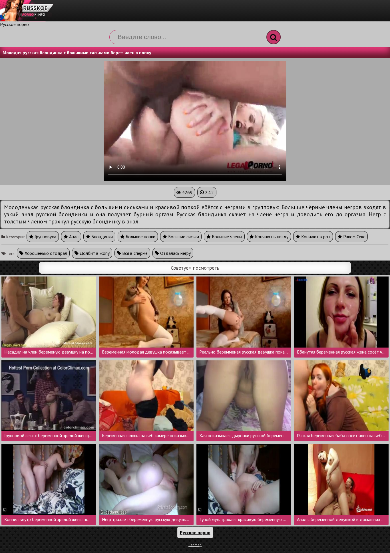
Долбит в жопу (94, 253)
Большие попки (139, 236)
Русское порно (14, 24)
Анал (73, 236)
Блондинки (101, 236)
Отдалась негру (175, 253)
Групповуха (44, 236)
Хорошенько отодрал (45, 253)
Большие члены (226, 236)
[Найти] (273, 37)
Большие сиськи (183, 236)
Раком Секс (353, 236)
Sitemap (195, 545)
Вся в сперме (134, 253)
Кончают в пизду (271, 236)
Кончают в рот (315, 236)
